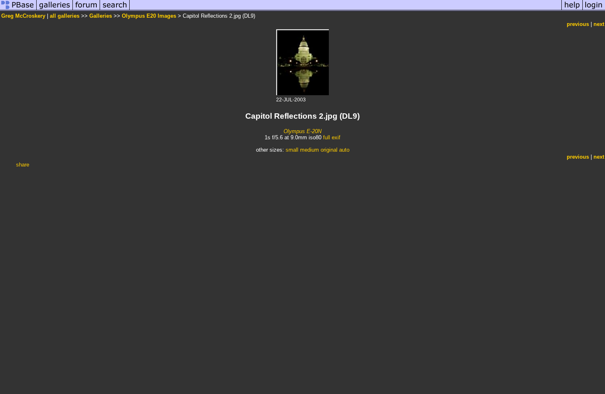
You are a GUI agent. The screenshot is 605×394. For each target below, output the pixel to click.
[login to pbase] (594, 10)
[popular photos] (345, 10)
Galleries (100, 16)
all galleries (64, 16)
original (329, 150)
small (292, 150)
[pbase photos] (18, 10)
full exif (331, 137)
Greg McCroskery (23, 16)
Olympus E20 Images (149, 16)
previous (578, 24)
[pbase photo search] (115, 10)
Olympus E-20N (302, 131)
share (22, 165)
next (598, 24)
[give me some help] (572, 10)
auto (344, 150)
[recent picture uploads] (55, 10)
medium (309, 150)
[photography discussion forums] (86, 10)
